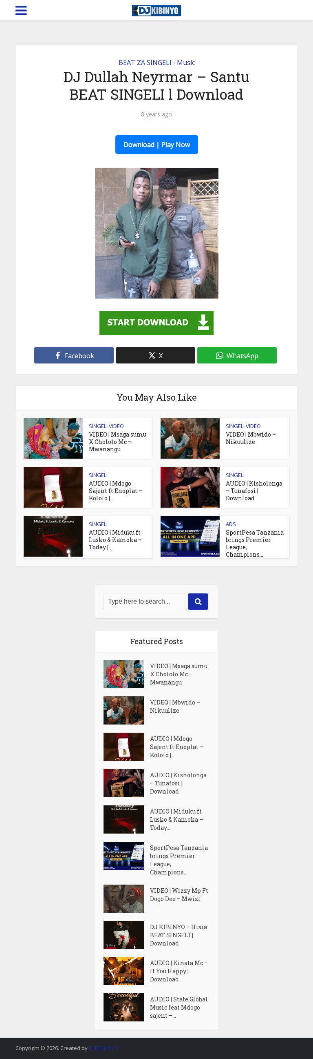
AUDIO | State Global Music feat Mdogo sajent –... (179, 1007)
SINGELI (98, 475)
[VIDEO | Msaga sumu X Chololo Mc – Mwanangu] (127, 674)
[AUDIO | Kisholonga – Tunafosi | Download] (127, 783)
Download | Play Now (156, 144)
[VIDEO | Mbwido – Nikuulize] (127, 710)
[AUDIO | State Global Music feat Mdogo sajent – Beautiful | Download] (127, 1007)
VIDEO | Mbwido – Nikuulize (251, 438)
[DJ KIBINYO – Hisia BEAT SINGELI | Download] (127, 935)
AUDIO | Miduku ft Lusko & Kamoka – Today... (176, 819)
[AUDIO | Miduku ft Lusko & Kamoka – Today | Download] (127, 819)
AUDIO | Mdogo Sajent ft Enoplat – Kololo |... (115, 490)
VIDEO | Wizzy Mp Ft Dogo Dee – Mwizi (179, 895)
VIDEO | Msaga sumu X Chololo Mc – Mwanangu (117, 441)
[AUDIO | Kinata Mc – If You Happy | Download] (127, 971)
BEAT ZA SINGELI (145, 62)
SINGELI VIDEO (106, 426)
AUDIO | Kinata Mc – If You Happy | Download (179, 971)
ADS (231, 524)
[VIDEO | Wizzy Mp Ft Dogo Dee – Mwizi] (127, 899)
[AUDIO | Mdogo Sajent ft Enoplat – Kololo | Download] (127, 747)
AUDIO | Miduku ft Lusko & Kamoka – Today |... (115, 539)
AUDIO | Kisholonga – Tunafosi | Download (254, 490)
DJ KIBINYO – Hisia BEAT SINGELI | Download (178, 935)
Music (186, 62)
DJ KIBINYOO (104, 1048)
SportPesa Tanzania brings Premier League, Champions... (255, 543)
